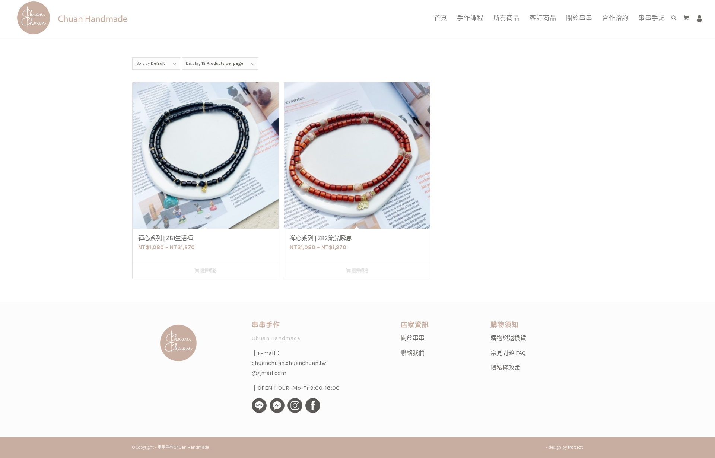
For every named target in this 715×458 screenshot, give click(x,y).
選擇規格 (208, 270)
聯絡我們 (413, 352)
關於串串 (413, 337)
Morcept (575, 447)
